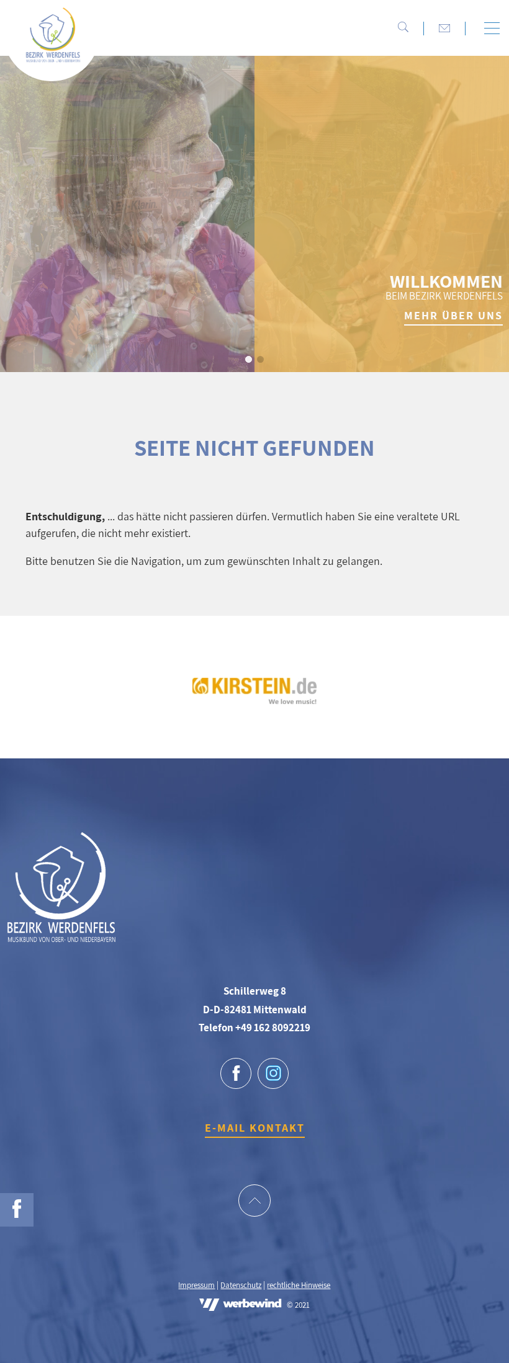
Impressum (196, 1285)
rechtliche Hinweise (298, 1285)
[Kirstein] (254, 700)
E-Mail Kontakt (255, 1128)
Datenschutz (240, 1285)
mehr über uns (453, 315)
